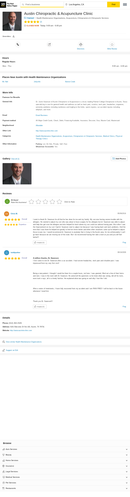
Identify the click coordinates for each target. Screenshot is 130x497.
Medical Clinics (109, 136)
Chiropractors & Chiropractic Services (93, 18)
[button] (125, 4)
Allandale (39, 125)
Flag (124, 242)
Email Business (42, 115)
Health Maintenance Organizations (50, 18)
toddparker (15, 252)
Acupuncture (71, 18)
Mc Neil (5, 82)
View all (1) (15, 159)
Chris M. (14, 214)
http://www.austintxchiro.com (47, 131)
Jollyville (37, 82)
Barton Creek (70, 82)
